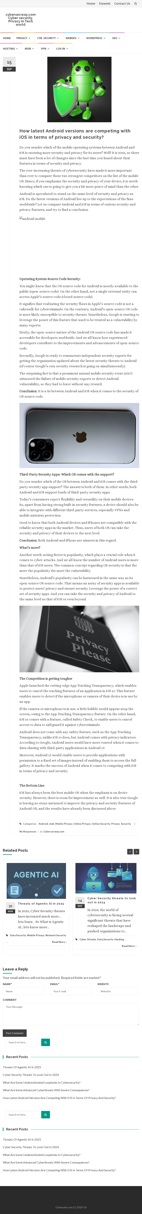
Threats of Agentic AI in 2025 (41, 903)
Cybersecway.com (53, 831)
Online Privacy (82, 823)
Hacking (119, 939)
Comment (10, 999)
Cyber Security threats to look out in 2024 (31, 1074)
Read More (58, 941)
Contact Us (122, 3)
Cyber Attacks (88, 939)
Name (7, 984)
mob (28, 48)
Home (91, 3)
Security (126, 823)
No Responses (27, 831)
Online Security (101, 823)
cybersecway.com (21, 14)
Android (43, 823)
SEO (114, 38)
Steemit (105, 3)
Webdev (71, 38)
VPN (43, 48)
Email (55, 984)
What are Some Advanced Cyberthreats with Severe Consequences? (46, 1090)
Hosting (9, 48)
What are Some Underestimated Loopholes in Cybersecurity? (41, 1082)
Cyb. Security (46, 38)
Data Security (18, 935)
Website (103, 984)
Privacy (21, 38)
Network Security (55, 935)
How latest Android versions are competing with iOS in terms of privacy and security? (59, 1098)
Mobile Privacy (63, 823)
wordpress (94, 38)
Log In (60, 48)
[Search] (45, 1042)
